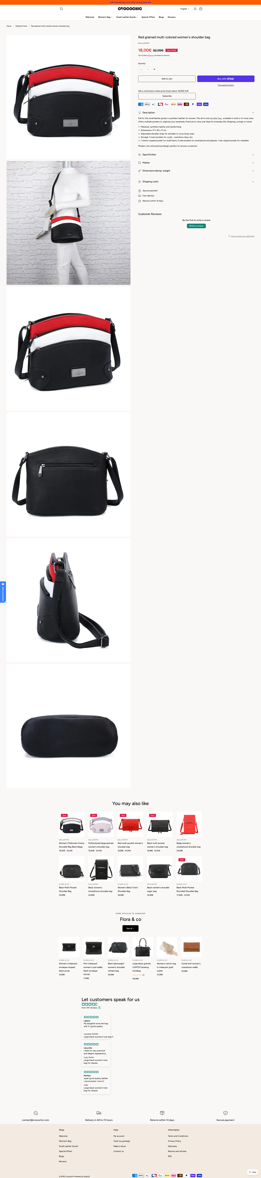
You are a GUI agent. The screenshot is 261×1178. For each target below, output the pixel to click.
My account (119, 1136)
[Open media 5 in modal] (126, 543)
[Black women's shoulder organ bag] (160, 868)
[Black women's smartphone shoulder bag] (101, 868)
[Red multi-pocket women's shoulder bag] (130, 824)
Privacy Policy (174, 1141)
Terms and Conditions (178, 1136)
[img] (132, 1004)
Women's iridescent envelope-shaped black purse (68, 967)
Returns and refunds (177, 1151)
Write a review (196, 226)
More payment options (226, 85)
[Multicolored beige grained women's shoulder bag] (101, 824)
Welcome (63, 1136)
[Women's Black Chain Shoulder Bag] (130, 868)
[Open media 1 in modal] (126, 40)
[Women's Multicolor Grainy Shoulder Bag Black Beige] (71, 824)
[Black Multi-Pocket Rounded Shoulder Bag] (189, 868)
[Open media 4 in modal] (126, 417)
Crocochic (69, 1176)
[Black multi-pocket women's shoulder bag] (160, 824)
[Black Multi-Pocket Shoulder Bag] (71, 868)
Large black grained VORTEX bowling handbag (141, 967)
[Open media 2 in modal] (126, 166)
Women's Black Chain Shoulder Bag (128, 889)
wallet (170, 137)
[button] (61, 8)
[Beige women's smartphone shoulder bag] (189, 824)
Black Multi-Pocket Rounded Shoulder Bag (187, 889)
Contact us (119, 1151)
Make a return (120, 1146)
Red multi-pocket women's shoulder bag (130, 845)
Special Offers (65, 1151)
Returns (146, 201)
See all (129, 928)
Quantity (141, 63)
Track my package (122, 1141)
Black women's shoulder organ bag (158, 889)
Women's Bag (65, 1141)
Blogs (61, 1156)
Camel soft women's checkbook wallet (191, 965)
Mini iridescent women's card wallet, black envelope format (93, 969)
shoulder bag (216, 118)
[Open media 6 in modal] (126, 669)
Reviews (63, 1161)
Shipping (150, 55)
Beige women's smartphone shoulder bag (189, 845)
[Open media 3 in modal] (126, 291)
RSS (170, 1156)
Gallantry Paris (21, 26)
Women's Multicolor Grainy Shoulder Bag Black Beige (71, 845)
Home (9, 26)
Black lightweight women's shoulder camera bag (116, 967)
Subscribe (167, 96)
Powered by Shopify (82, 1176)
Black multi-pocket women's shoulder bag (157, 845)
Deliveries (172, 1146)
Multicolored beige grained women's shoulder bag (100, 845)
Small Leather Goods (68, 1146)
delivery (150, 196)
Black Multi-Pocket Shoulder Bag (68, 889)
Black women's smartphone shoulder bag (100, 889)
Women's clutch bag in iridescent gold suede (166, 967)
